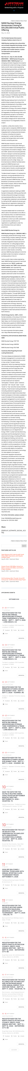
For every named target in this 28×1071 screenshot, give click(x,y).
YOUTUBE (16, 347)
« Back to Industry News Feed (19, 21)
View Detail (21, 638)
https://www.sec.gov (8, 485)
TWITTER (16, 341)
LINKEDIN (16, 344)
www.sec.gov (21, 201)
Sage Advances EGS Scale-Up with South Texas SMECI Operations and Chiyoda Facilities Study (12, 556)
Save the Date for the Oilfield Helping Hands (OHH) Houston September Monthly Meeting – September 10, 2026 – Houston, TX (13, 796)
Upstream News (14, 559)
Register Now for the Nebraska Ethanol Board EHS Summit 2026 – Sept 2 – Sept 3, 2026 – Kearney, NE (13, 690)
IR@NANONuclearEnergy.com (13, 518)
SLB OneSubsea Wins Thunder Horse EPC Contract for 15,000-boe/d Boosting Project (13, 578)
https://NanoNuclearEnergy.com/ (13, 332)
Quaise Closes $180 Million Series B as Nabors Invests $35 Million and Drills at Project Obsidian (12, 567)
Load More (14, 1049)
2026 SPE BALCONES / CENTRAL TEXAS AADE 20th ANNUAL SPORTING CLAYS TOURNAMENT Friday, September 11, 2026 (13, 873)
